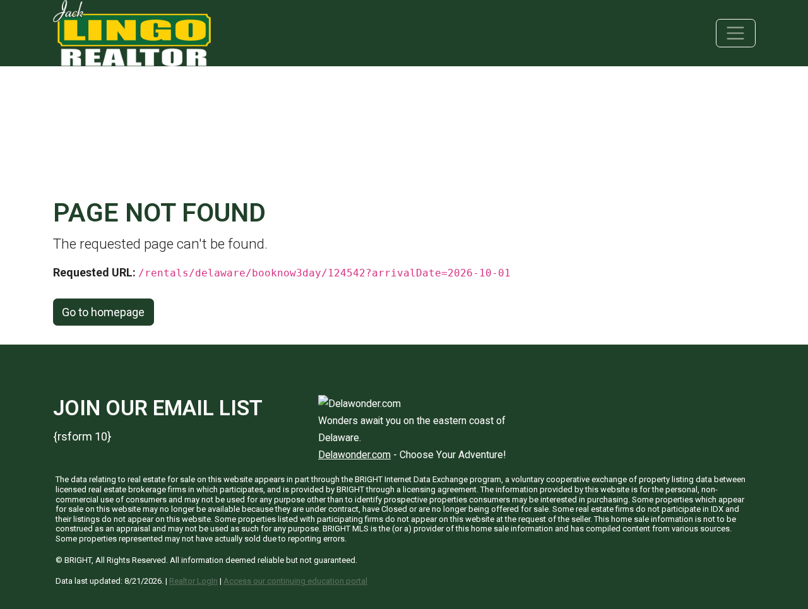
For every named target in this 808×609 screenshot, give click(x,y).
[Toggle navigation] (736, 33)
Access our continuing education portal (295, 581)
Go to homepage (103, 312)
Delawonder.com (354, 455)
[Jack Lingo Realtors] (132, 31)
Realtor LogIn (193, 581)
